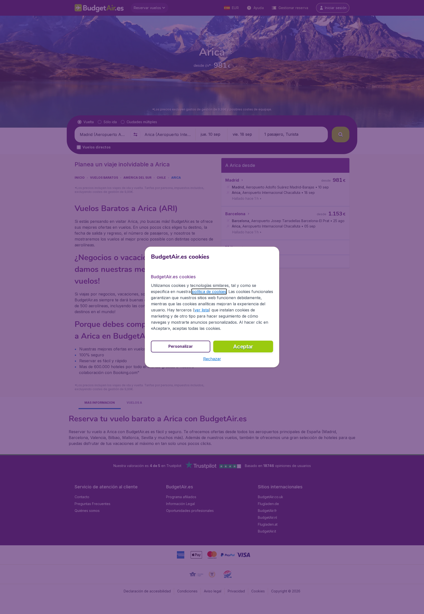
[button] (212, 358)
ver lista (201, 309)
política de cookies (209, 291)
